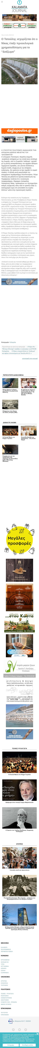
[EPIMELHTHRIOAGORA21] (19, 735)
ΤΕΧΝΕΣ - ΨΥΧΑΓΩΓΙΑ (7, 993)
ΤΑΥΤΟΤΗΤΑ (4, 1012)
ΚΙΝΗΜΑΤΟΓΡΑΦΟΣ (6, 998)
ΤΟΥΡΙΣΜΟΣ (4, 985)
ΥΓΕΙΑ (2, 964)
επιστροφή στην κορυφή (30, 358)
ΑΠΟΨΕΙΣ (3, 968)
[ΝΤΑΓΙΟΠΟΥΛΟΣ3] (19, 132)
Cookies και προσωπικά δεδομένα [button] (14, 1041)
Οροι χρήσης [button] (30, 1041)
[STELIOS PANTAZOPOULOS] (19, 692)
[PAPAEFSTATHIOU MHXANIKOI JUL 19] (19, 716)
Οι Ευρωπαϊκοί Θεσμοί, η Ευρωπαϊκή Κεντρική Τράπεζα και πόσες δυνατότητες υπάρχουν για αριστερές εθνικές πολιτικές (19, 928)
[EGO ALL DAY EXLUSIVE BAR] (19, 18)
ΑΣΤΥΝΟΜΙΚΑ (5, 966)
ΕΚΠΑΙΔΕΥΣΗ (5, 962)
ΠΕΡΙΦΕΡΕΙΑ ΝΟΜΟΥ (7, 951)
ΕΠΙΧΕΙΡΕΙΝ (4, 983)
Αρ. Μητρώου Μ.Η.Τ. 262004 (21, 1021)
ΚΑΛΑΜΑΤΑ (4, 947)
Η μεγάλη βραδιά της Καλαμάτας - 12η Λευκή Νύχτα (28, 438)
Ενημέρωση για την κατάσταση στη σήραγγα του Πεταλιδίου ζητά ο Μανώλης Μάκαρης (10, 458)
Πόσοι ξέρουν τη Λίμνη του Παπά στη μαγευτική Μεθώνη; (10, 391)
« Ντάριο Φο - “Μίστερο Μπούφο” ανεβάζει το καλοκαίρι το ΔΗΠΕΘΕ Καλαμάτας (19, 349)
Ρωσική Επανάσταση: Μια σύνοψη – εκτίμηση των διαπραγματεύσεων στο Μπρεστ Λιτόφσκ (19, 898)
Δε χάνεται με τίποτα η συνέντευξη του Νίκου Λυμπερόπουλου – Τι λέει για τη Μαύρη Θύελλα (28, 392)
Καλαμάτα (13, 342)
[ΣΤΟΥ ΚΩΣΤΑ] (19, 623)
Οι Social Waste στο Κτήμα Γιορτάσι (9, 437)
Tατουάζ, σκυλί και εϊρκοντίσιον (19, 870)
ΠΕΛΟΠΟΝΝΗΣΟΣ (6, 949)
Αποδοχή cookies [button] (27, 1045)
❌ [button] (37, 1034)
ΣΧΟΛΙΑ (3, 970)
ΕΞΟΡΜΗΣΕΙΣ (5, 972)
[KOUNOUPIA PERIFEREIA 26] (19, 646)
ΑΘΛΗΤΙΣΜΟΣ (5, 1000)
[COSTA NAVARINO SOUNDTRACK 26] (19, 598)
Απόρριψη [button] (10, 1045)
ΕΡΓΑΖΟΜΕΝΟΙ (5, 960)
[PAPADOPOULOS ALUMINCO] (19, 140)
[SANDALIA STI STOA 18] (19, 571)
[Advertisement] (19, 106)
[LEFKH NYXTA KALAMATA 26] (19, 540)
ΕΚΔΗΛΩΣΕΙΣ (5, 996)
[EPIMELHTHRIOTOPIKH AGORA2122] (19, 282)
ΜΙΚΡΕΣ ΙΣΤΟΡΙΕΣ (6, 1004)
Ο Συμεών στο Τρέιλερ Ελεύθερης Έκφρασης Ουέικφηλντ (19, 830)
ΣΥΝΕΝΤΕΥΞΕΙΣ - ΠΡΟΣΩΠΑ (9, 1002)
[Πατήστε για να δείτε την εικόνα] (19, 71)
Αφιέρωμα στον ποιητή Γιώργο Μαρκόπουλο (19, 802)
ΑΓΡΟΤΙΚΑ (4, 981)
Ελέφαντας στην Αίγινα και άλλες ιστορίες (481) (10, 411)
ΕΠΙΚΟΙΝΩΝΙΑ (5, 1014)
